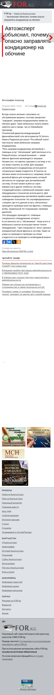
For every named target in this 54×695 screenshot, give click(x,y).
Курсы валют (8, 572)
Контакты (6, 609)
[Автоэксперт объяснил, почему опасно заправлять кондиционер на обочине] (27, 78)
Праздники (7, 555)
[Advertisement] (27, 325)
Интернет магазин (11, 520)
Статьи (5, 524)
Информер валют (10, 586)
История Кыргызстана (12, 551)
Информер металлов (12, 590)
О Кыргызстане (9, 542)
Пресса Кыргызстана (12, 499)
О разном (6, 528)
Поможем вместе (10, 507)
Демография (8, 547)
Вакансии (6, 605)
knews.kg (41, 106)
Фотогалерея (8, 563)
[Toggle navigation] (50, 4)
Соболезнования (10, 515)
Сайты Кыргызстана (12, 559)
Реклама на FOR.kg (11, 601)
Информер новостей (12, 582)
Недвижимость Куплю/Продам (16, 532)
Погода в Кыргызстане (13, 568)
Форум (5, 613)
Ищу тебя (6, 511)
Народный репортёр (12, 503)
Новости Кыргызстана (24, 13)
